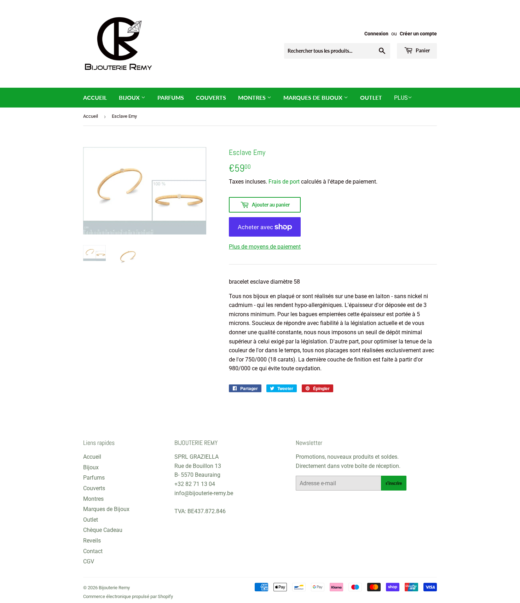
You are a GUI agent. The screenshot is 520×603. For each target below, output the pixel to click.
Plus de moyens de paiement (265, 246)
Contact (93, 551)
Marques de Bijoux (313, 97)
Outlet (371, 97)
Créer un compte (418, 33)
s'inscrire (394, 483)
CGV (88, 561)
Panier (422, 50)
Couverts (211, 97)
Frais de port (284, 181)
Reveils (92, 540)
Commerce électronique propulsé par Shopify (128, 596)
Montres (252, 97)
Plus (401, 97)
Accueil (95, 97)
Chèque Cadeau (102, 530)
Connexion (376, 33)
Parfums (170, 97)
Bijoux (130, 97)
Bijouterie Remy (114, 587)
